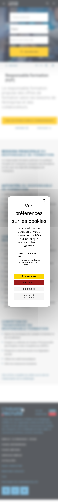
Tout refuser (29, 282)
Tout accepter (29, 276)
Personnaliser (29, 289)
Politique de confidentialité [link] (29, 296)
